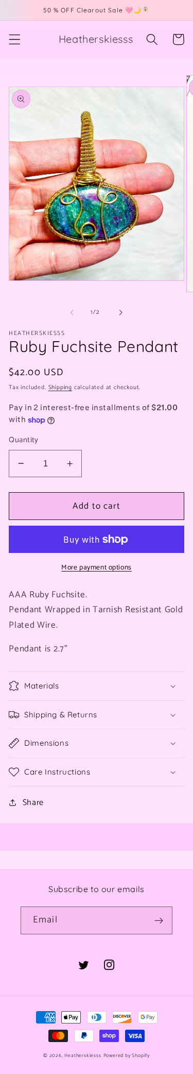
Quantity (24, 440)
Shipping (60, 387)
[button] (15, 39)
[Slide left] (72, 312)
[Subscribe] (159, 920)
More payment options (96, 568)
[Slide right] (121, 312)
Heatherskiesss (82, 1055)
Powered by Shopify (126, 1055)
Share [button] (33, 803)
